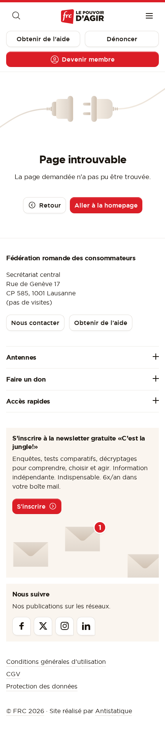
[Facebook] (21, 626)
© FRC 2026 (25, 710)
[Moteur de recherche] (15, 16)
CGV (13, 673)
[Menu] (149, 16)
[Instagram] (64, 626)
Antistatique (113, 710)
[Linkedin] (86, 626)
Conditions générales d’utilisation (56, 661)
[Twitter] (43, 626)
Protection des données (42, 686)
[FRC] (82, 16)
